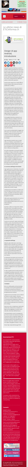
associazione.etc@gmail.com (13, 414)
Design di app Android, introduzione (10, 53)
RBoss (7, 59)
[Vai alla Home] (14, 11)
